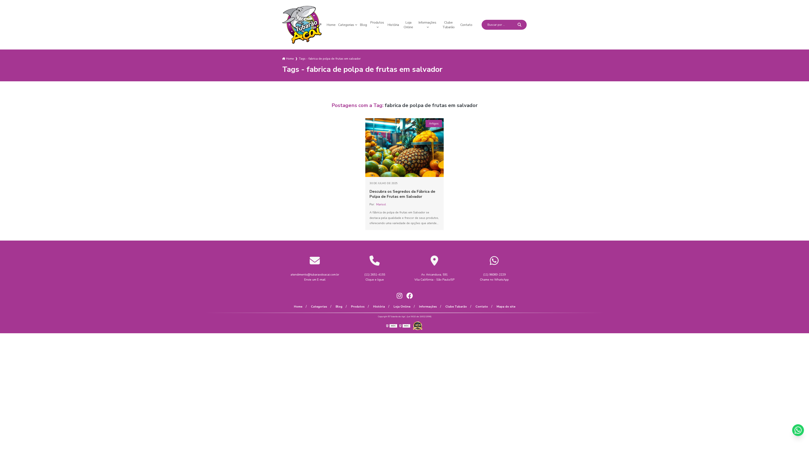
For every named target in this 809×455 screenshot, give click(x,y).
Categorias (346, 25)
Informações (427, 22)
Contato (466, 25)
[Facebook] (409, 296)
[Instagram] (399, 296)
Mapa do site (506, 307)
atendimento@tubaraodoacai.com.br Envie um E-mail (315, 277)
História (393, 25)
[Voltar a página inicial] (301, 25)
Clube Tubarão (448, 24)
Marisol (381, 204)
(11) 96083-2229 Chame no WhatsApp (494, 277)
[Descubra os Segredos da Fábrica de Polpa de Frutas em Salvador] (404, 147)
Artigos (434, 124)
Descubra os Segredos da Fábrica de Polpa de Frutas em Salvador (402, 194)
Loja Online (408, 24)
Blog (363, 25)
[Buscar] (519, 24)
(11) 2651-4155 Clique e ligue (374, 277)
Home (331, 25)
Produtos (377, 22)
